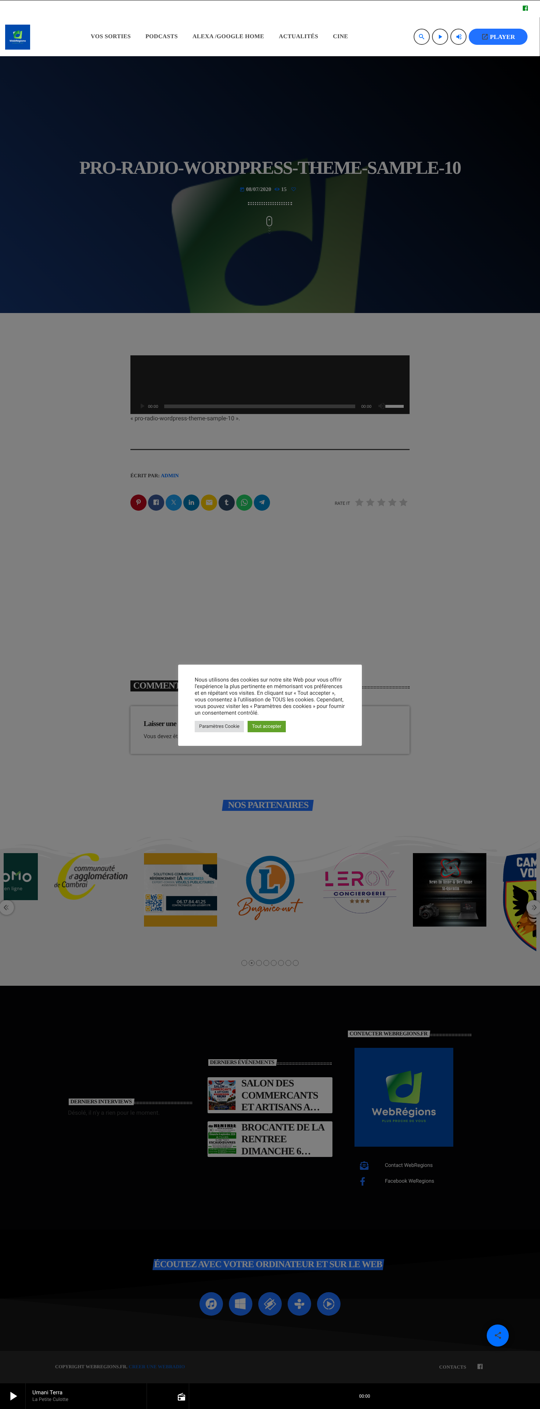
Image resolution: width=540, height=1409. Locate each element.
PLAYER (498, 36)
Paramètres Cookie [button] (219, 726)
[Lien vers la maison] (17, 36)
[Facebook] (525, 9)
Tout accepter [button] (266, 726)
